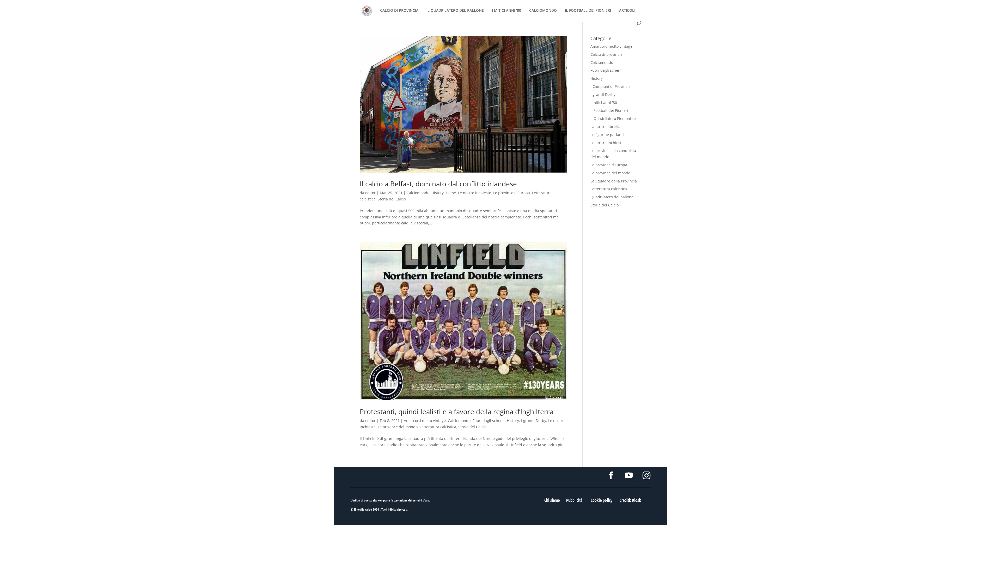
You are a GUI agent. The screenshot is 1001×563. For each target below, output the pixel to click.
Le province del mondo (398, 426)
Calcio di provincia (606, 54)
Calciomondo (418, 192)
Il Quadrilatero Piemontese (613, 118)
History (437, 192)
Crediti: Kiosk (630, 500)
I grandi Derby (533, 420)
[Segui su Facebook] (611, 475)
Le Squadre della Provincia (613, 181)
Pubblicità (574, 500)
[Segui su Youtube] (629, 475)
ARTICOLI (627, 11)
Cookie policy (601, 500)
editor (370, 192)
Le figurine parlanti (607, 134)
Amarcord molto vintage (425, 420)
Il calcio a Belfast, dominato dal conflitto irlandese (438, 183)
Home (451, 192)
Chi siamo (552, 500)
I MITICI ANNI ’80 (506, 11)
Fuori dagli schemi (489, 420)
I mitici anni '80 (603, 102)
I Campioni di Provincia (610, 86)
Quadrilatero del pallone (611, 196)
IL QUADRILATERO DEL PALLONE (455, 11)
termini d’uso (421, 500)
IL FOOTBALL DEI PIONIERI (588, 11)
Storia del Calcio (392, 199)
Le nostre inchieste (474, 192)
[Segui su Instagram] (646, 475)
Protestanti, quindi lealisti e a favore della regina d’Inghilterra (456, 411)
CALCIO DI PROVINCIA (399, 11)
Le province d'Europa (511, 192)
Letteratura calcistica (438, 426)
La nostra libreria (605, 126)
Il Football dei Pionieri (609, 110)
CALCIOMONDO (543, 11)
